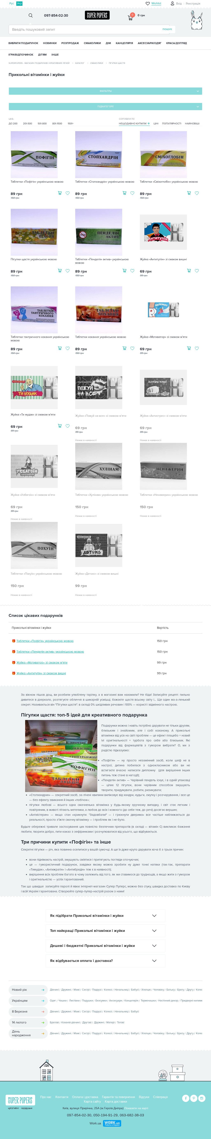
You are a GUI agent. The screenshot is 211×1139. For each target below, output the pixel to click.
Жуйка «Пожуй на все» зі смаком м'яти (100, 416)
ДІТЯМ (42, 54)
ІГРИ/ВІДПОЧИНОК (20, 54)
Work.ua (95, 1123)
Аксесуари (115, 1000)
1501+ (71, 123)
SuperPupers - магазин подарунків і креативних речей (39, 63)
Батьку (170, 989)
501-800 (42, 123)
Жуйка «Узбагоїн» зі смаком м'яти (33, 495)
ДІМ (108, 43)
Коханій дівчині (70, 1022)
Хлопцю (146, 989)
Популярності (171, 123)
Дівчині (54, 989)
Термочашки (148, 1000)
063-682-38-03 (132, 1115)
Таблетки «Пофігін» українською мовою (37, 181)
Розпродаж (70, 43)
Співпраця (160, 1097)
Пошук (167, 29)
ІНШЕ (55, 54)
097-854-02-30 (79, 1115)
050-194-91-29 (105, 1115)
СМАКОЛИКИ (92, 43)
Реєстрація (193, 3)
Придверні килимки (192, 1000)
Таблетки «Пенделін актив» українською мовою (102, 261)
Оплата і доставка (85, 1097)
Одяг (53, 1000)
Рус (11, 3)
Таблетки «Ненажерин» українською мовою (169, 495)
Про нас (46, 1097)
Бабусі (135, 989)
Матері (110, 1022)
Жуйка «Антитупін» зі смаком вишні (163, 259)
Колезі (108, 989)
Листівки (74, 1000)
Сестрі (86, 989)
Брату (180, 989)
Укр (19, 3)
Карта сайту (92, 1101)
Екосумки (101, 1000)
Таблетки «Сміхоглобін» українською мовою (169, 181)
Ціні (156, 123)
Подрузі (97, 989)
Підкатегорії (105, 106)
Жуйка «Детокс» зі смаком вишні (96, 573)
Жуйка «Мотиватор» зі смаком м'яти (163, 337)
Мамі (77, 989)
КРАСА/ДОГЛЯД (176, 43)
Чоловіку (158, 989)
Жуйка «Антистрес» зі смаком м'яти (163, 416)
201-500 (27, 123)
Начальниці (122, 989)
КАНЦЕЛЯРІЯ (124, 43)
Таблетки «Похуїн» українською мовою (36, 573)
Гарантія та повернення (118, 1097)
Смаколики (96, 63)
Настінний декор (168, 1000)
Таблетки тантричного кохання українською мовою (40, 338)
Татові (120, 1022)
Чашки (63, 1000)
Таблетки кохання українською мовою (100, 337)
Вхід (179, 3)
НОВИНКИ (49, 43)
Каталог (79, 63)
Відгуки (144, 1097)
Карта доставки (116, 1101)
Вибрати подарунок (23, 43)
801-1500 (57, 123)
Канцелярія (131, 1000)
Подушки (87, 1000)
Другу (189, 989)
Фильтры (105, 91)
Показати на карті (136, 1108)
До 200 (13, 123)
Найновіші (192, 123)
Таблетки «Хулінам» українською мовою (101, 495)
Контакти (61, 1097)
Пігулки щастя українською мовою (34, 259)
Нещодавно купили (133, 123)
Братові (54, 1022)
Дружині (66, 989)
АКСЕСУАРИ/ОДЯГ (149, 43)
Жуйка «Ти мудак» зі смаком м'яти (33, 414)
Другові (86, 1022)
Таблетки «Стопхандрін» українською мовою (104, 181)
